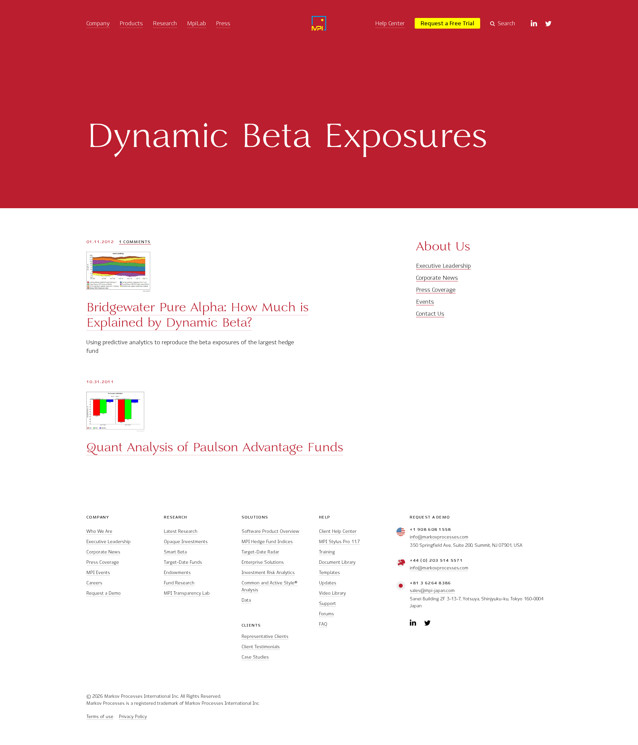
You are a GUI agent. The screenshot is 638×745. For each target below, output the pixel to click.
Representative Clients (265, 636)
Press (223, 23)
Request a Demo (103, 593)
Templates (329, 572)
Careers (94, 582)
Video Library (332, 593)
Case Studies (255, 657)
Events (425, 301)
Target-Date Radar (260, 551)
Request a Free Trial (447, 23)
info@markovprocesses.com (439, 536)
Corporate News (437, 277)
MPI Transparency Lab (187, 593)
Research (165, 23)
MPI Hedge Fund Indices (267, 541)
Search (506, 23)
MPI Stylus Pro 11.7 (339, 541)
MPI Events (98, 572)
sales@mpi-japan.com (432, 590)
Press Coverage (436, 289)
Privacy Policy (133, 716)
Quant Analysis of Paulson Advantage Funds (214, 447)
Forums (326, 613)
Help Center (390, 23)
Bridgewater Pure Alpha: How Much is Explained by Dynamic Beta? (197, 314)
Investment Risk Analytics (268, 572)
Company (98, 23)
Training (327, 551)
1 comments (135, 241)
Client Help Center (338, 531)
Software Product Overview (270, 531)
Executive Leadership (443, 265)
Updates (327, 582)
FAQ (323, 624)
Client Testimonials (261, 646)
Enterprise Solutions (263, 562)
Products (131, 23)
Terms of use (99, 716)
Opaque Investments (186, 541)
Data (246, 600)
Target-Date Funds (183, 562)
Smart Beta (175, 551)
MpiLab (196, 23)
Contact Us (430, 313)
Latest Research (180, 531)
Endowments (177, 572)
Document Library (337, 562)
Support (327, 603)
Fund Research (179, 582)
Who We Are (99, 531)
